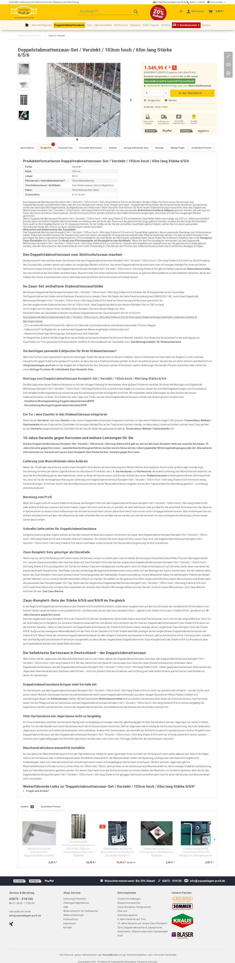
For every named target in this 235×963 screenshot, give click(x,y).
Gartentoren (144, 471)
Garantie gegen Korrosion (125, 452)
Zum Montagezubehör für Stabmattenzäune (156, 342)
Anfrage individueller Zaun (136, 148)
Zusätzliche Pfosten (201, 148)
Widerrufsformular (73, 915)
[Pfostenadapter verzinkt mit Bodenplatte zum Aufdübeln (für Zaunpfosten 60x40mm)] (117, 833)
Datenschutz (70, 919)
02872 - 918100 (197, 2)
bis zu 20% (185, 76)
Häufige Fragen (177, 148)
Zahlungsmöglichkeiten (76, 903)
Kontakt (67, 927)
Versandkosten (110, 955)
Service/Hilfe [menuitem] (216, 2)
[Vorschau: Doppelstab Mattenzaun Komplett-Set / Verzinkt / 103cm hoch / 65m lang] (24, 69)
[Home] (27, 25)
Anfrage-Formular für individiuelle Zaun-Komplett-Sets (61, 369)
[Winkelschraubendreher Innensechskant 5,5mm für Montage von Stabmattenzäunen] (196, 833)
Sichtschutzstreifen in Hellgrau (156, 210)
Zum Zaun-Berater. (53, 591)
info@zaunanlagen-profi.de (39, 365)
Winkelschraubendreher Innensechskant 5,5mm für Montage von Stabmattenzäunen (196, 852)
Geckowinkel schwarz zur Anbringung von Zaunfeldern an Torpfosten (156, 852)
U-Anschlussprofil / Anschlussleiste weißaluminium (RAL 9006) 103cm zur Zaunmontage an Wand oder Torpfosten (78, 848)
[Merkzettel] (179, 11)
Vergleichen (154, 100)
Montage (159, 148)
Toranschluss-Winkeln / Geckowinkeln (147, 428)
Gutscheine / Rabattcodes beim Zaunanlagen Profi (143, 933)
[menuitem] (109, 11)
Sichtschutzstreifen (198, 268)
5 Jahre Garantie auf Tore (132, 919)
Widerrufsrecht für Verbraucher (80, 911)
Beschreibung (27, 148)
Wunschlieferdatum (200, 85)
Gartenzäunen (124, 471)
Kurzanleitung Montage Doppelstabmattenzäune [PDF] (55, 405)
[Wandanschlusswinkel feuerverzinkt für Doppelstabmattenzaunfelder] (39, 833)
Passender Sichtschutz (90, 148)
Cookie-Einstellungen (129, 898)
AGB (65, 907)
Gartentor (43, 420)
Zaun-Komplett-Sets (165, 443)
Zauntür (64, 420)
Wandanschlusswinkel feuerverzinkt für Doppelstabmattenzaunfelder (39, 852)
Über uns (122, 911)
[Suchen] (135, 11)
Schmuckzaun (59, 698)
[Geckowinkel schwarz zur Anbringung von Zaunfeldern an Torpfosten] (157, 833)
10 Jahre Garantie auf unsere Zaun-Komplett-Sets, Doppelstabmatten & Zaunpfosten (143, 925)
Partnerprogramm (128, 915)
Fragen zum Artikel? (37, 791)
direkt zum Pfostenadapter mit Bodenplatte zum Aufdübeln (96, 240)
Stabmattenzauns (157, 475)
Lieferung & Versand (74, 898)
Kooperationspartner (129, 903)
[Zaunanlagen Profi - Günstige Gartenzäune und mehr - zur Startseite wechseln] (24, 12)
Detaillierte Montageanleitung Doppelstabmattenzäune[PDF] (59, 401)
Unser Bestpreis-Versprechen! (134, 907)
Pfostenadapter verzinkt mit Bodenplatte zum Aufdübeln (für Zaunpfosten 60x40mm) (117, 852)
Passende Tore (65, 148)
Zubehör (113, 148)
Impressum (69, 923)
